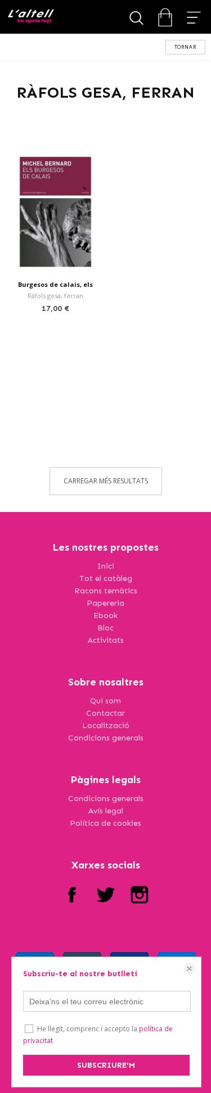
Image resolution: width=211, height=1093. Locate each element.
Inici (105, 566)
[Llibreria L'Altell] (31, 17)
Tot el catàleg (105, 578)
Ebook (105, 615)
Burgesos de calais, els (55, 284)
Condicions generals (105, 738)
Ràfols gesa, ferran (55, 295)
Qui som (105, 701)
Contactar (105, 713)
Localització (105, 725)
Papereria (105, 603)
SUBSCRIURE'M (106, 1065)
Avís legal (105, 811)
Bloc (105, 628)
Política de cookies (105, 823)
